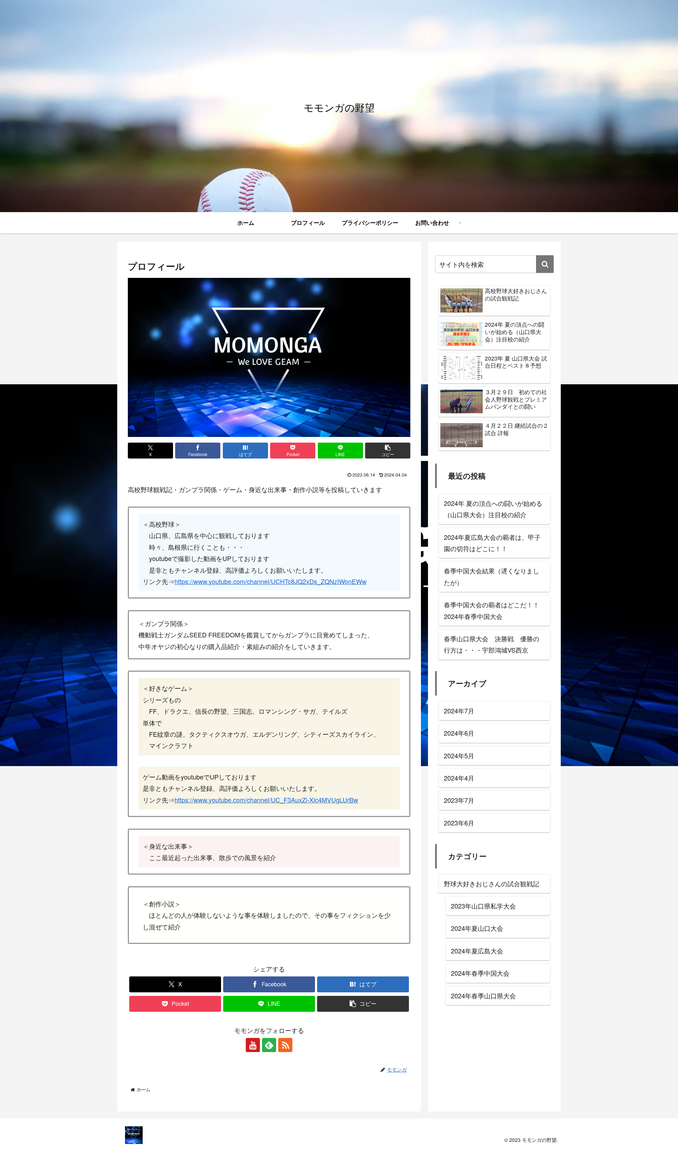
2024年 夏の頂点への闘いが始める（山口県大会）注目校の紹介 (493, 508)
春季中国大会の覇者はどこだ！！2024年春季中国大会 (491, 610)
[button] (387, 451)
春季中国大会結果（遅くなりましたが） (491, 576)
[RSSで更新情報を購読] (285, 1045)
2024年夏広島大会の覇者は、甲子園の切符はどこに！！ (492, 542)
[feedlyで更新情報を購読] (269, 1045)
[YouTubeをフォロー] (253, 1045)
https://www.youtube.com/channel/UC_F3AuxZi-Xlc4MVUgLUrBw (266, 799)
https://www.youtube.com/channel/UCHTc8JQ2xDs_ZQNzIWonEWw (270, 581)
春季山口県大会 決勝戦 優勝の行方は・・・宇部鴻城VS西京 (491, 644)
